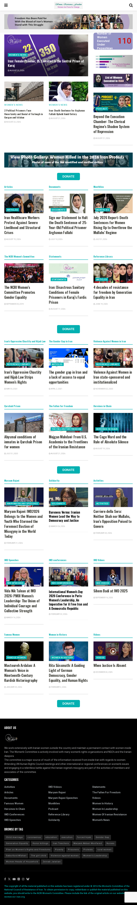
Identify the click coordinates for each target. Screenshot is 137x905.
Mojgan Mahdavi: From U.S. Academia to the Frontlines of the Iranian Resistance (68, 441)
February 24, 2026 (103, 533)
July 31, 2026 (101, 239)
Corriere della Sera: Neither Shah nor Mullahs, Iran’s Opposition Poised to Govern (112, 519)
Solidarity (58, 503)
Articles (12, 209)
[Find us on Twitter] (9, 879)
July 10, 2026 (56, 239)
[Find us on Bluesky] (27, 879)
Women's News (18, 55)
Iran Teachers (61, 843)
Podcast (101, 108)
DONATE (68, 176)
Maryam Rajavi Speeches (22, 503)
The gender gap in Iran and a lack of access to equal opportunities (68, 377)
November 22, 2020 (104, 389)
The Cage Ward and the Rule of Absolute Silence (110, 439)
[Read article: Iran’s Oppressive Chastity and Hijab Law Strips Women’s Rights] (24, 358)
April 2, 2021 (56, 389)
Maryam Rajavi (57, 792)
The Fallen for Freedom (66, 429)
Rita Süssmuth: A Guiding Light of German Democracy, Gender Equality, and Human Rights (68, 673)
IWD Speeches (15, 583)
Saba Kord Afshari (16, 855)
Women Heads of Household (22, 861)
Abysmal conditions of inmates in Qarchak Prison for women (23, 441)
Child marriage (14, 837)
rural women (104, 849)
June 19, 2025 (101, 304)
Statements (59, 279)
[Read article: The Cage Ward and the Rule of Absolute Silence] (113, 422)
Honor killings (40, 843)
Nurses (110, 843)
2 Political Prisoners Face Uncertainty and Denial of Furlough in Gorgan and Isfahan (23, 113)
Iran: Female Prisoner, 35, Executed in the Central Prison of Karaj (46, 63)
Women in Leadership (105, 809)
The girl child (38, 855)
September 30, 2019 (15, 304)
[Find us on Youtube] (14, 879)
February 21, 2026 (14, 543)
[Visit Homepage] (68, 5)
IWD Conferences (62, 583)
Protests (88, 849)
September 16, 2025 (104, 597)
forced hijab (84, 837)
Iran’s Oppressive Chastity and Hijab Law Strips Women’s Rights (22, 377)
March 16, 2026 (13, 617)
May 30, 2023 (11, 389)
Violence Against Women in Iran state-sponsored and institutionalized (112, 377)
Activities (102, 503)
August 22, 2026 (13, 122)
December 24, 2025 (104, 672)
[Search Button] (131, 5)
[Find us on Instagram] (23, 879)
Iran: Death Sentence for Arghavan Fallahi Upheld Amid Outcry (67, 112)
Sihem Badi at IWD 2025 (110, 590)
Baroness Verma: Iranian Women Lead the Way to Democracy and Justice (64, 516)
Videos (100, 657)
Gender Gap (102, 837)
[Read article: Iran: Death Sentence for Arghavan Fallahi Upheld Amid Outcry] (68, 91)
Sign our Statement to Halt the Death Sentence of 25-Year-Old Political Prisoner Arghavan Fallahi (68, 225)
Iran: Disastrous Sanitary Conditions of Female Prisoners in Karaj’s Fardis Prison (67, 295)
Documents (58, 209)
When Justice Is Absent (109, 665)
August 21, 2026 (57, 118)
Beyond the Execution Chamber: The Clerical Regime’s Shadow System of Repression (111, 124)
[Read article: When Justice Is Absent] (113, 651)
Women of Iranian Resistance (109, 814)
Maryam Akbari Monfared (87, 843)
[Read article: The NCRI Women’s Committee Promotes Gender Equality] (24, 273)
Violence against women (65, 855)
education (51, 837)
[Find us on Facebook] (5, 879)
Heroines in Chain (107, 429)
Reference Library (18, 364)
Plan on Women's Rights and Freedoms (28, 849)
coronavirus (34, 837)
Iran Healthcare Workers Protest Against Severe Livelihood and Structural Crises (22, 225)
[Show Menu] (6, 5)
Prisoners (73, 849)
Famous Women (16, 657)
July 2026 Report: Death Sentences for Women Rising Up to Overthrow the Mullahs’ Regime (112, 225)
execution (67, 837)
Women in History (62, 657)
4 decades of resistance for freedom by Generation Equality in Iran (112, 292)
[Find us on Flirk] (18, 879)
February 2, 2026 (58, 687)
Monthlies (102, 209)
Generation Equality (17, 843)
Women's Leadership (95, 855)
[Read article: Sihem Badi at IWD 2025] (113, 576)
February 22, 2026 (58, 614)
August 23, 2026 (16, 70)
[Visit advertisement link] (68, 21)
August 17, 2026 (57, 309)
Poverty (59, 849)
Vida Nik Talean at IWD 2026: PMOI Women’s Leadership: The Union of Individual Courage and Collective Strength (22, 600)
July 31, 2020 (12, 453)
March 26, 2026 (57, 526)
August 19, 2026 (13, 239)
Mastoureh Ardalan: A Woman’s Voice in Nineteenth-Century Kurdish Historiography (20, 673)
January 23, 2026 (14, 687)
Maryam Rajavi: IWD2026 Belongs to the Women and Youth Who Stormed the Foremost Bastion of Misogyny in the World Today (23, 524)
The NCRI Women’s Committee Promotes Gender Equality (19, 292)
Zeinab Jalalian (52, 861)
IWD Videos (102, 583)
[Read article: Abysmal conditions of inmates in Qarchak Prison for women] (24, 422)
